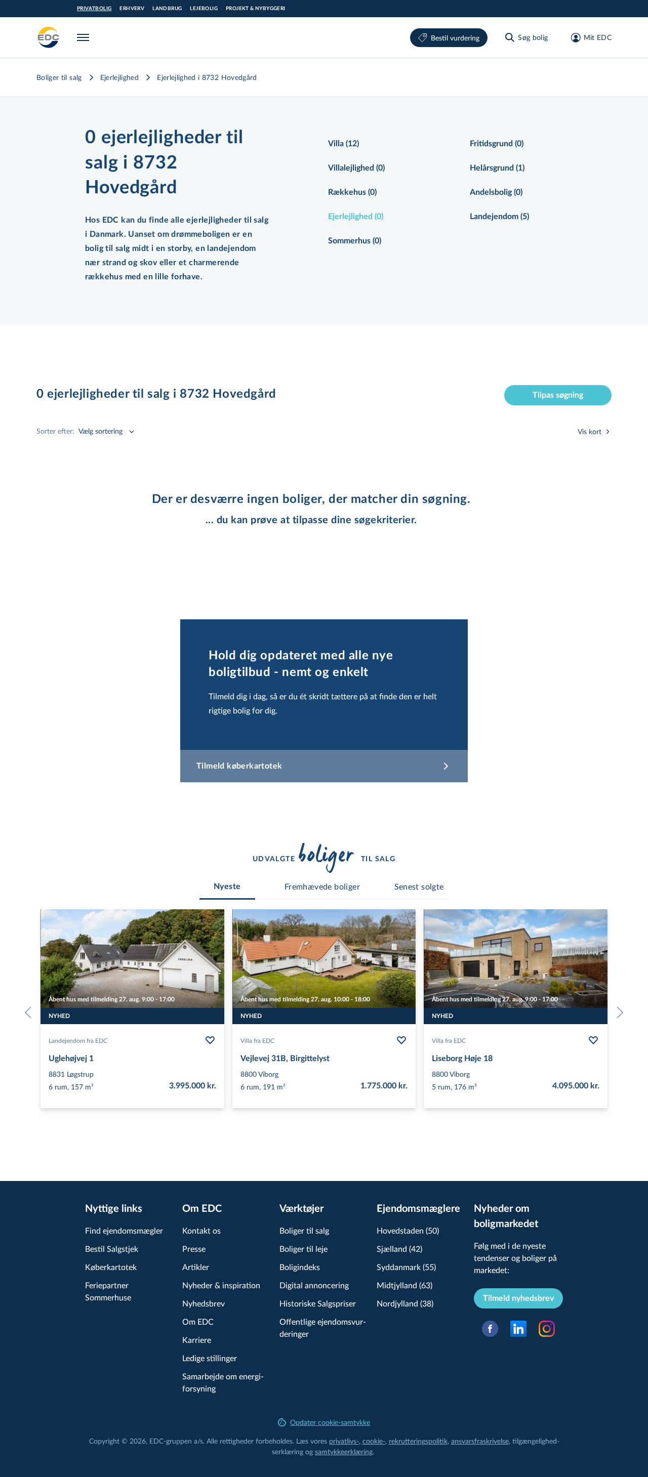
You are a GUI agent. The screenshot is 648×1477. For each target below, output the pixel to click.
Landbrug (167, 8)
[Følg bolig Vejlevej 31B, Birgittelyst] (401, 1040)
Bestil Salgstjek (111, 1248)
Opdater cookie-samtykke (330, 1422)
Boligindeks (299, 1267)
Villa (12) (343, 144)
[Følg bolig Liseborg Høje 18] (593, 1040)
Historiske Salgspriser (317, 1303)
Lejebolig (204, 8)
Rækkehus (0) (352, 192)
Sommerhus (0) (354, 241)
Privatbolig (94, 8)
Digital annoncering (314, 1285)
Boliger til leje (303, 1248)
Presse (194, 1248)
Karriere (196, 1339)
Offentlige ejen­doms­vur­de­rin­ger (322, 1327)
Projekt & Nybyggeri (256, 8)
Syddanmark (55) (406, 1267)
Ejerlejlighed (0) (355, 217)
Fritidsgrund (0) (496, 144)
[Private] (48, 37)
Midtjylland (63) (404, 1285)
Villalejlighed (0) (356, 168)
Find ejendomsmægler (124, 1230)
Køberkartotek (111, 1267)
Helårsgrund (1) (497, 168)
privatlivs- (344, 1441)
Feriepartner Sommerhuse (108, 1291)
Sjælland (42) (399, 1248)
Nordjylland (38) (405, 1303)
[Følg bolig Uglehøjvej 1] (210, 1040)
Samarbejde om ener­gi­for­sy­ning (223, 1382)
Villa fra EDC (257, 1040)
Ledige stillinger (209, 1358)
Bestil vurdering (455, 37)
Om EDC (198, 1321)
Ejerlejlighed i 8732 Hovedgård (207, 77)
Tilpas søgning (558, 395)
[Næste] (618, 1012)
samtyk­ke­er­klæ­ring (344, 1451)
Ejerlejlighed (119, 77)
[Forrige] (30, 1012)
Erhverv (131, 8)
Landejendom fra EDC (78, 1040)
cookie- (373, 1441)
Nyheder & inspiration (221, 1285)
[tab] (227, 886)
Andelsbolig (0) (496, 192)
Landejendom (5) (499, 217)
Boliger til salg (59, 77)
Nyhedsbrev (203, 1303)
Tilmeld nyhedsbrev (518, 1298)
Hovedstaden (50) (408, 1230)
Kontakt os (201, 1230)
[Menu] (85, 37)
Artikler (195, 1267)
